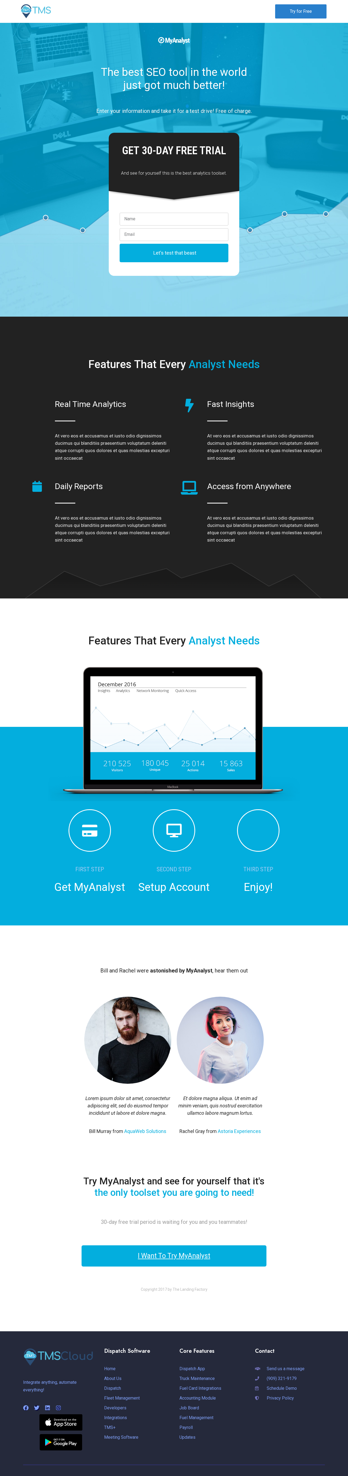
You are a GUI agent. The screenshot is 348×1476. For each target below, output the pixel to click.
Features (174, 11)
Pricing (202, 11)
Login (257, 11)
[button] (142, 11)
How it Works (140, 11)
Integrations (228, 11)
